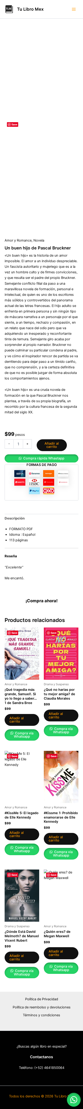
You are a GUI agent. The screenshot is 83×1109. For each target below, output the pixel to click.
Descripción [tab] (15, 518)
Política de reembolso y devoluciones (42, 1007)
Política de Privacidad (41, 999)
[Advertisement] (41, 75)
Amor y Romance (18, 240)
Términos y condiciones (41, 1015)
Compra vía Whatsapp (23, 735)
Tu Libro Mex (30, 9)
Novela (38, 240)
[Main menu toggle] (73, 9)
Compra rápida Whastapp (43, 458)
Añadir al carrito (51, 445)
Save (14, 124)
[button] (41, 458)
